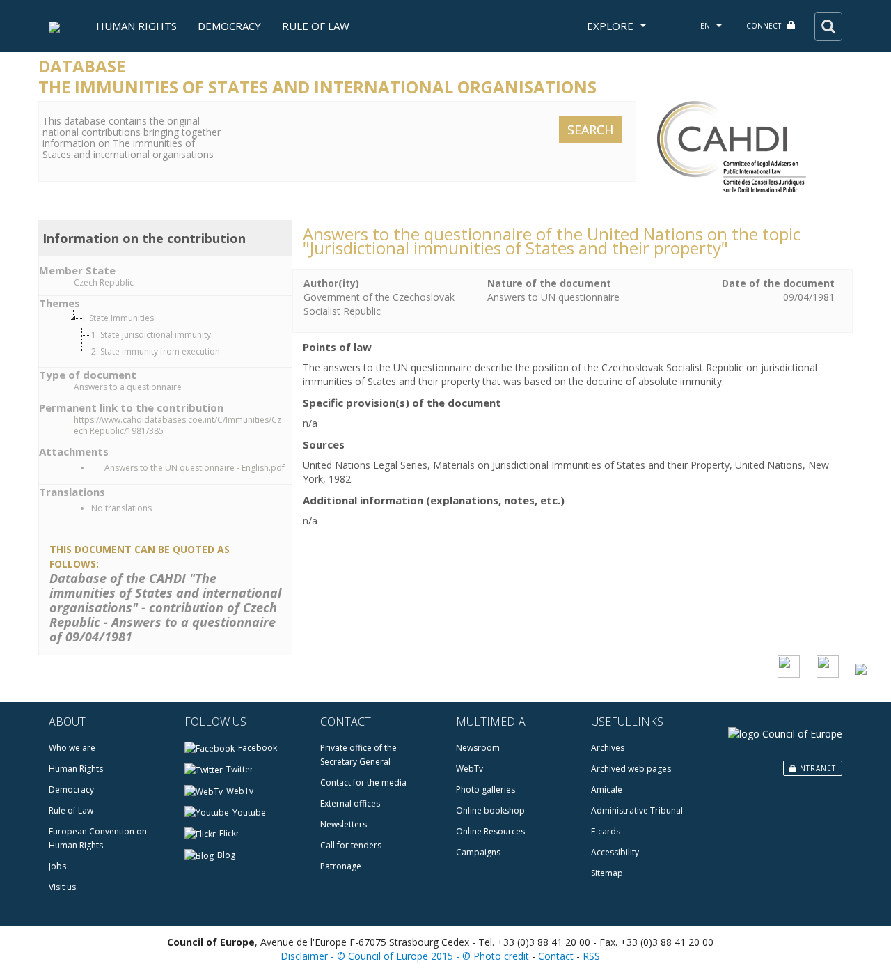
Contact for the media (363, 782)
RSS (591, 956)
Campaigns (478, 852)
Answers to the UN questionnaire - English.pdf (193, 468)
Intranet (816, 768)
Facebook (257, 748)
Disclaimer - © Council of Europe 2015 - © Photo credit (405, 956)
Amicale (606, 789)
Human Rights (136, 26)
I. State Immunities (118, 318)
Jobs (57, 866)
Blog (226, 855)
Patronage (340, 866)
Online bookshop (490, 810)
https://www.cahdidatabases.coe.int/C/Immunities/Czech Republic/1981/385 (177, 425)
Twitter (239, 769)
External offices (350, 803)
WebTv (239, 791)
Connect (764, 26)
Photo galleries (485, 789)
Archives (607, 748)
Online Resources (490, 831)
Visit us (62, 887)
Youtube (249, 812)
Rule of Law (315, 26)
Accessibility (615, 852)
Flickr (229, 833)
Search (590, 129)
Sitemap (607, 873)
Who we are (72, 748)
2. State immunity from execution (155, 351)
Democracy (229, 26)
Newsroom (478, 748)
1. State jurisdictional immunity (151, 335)
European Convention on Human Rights (98, 838)
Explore (611, 26)
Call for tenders (350, 845)
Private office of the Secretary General (358, 755)
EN (706, 26)
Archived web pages (631, 768)
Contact (556, 956)
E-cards (605, 831)
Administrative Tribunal (637, 810)
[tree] (179, 335)
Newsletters (343, 824)
